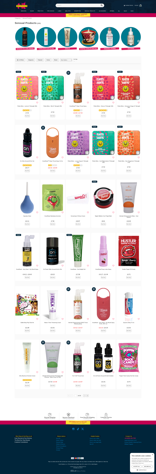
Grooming (131, 49)
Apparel (112, 11)
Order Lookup (59, 440)
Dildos (32, 11)
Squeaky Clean (27, 216)
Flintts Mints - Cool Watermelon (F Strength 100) (103, 161)
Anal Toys (68, 11)
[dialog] (142, 462)
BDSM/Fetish (77, 11)
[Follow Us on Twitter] (82, 429)
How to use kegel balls (95, 442)
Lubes (59, 11)
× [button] (152, 454)
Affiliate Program (128, 444)
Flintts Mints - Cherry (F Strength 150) (103, 106)
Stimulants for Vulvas (46, 49)
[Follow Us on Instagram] (73, 429)
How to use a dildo (94, 438)
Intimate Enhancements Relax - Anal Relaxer (128, 216)
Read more (141, 463)
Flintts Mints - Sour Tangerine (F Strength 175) (128, 161)
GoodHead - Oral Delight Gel (78, 269)
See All (91, 444)
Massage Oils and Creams (25, 49)
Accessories (102, 11)
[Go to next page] (84, 395)
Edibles (67, 49)
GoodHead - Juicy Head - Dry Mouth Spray (27, 269)
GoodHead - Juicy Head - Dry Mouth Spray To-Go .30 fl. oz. (103, 323)
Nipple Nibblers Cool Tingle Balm (103, 216)
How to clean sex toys (95, 440)
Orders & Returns (60, 444)
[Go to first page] (68, 395)
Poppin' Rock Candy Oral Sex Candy (128, 376)
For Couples (50, 11)
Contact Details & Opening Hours (132, 442)
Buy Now (27, 115)
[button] (142, 470)
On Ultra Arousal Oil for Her (27, 161)
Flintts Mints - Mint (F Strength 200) (52, 106)
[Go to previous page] (71, 395)
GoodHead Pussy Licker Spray (103, 269)
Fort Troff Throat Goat (78, 376)
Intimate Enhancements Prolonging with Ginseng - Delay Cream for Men (52, 376)
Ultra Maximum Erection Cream (27, 376)
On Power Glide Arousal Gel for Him (52, 269)
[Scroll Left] (17, 41)
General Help (59, 442)
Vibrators (23, 11)
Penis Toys (40, 11)
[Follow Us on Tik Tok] (78, 429)
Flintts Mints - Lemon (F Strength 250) (27, 106)
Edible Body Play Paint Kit (27, 322)
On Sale (75, 59)
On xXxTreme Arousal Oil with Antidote (103, 376)
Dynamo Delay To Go (128, 322)
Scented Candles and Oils (88, 49)
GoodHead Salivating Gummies (53, 216)
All (119, 11)
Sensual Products (90, 11)
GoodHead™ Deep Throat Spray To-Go (52, 161)
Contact (58, 450)
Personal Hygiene (110, 49)
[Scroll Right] (138, 41)
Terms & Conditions (61, 446)
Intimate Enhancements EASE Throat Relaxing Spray (78, 323)
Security (58, 438)
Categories (17, 18)
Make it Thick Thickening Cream (52, 322)
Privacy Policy (59, 448)
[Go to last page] (87, 395)
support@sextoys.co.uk (130, 440)
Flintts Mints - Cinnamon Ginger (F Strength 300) (128, 106)
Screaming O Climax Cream (78, 216)
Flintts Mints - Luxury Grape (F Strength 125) (78, 161)
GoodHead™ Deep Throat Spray (78, 106)
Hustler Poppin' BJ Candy (128, 269)
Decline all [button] (147, 466)
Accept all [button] (136, 466)
